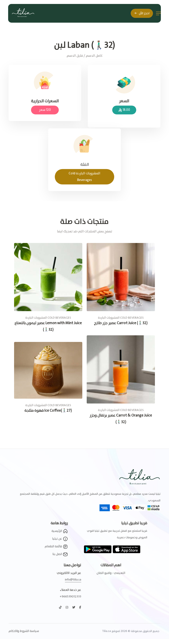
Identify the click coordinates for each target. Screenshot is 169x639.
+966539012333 (70, 596)
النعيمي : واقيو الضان (111, 573)
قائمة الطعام (54, 546)
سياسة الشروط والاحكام (24, 631)
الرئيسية (57, 531)
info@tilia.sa (73, 579)
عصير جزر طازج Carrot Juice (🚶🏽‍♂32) (121, 323)
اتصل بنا (57, 554)
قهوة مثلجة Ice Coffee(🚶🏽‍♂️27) (48, 411)
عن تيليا (57, 538)
